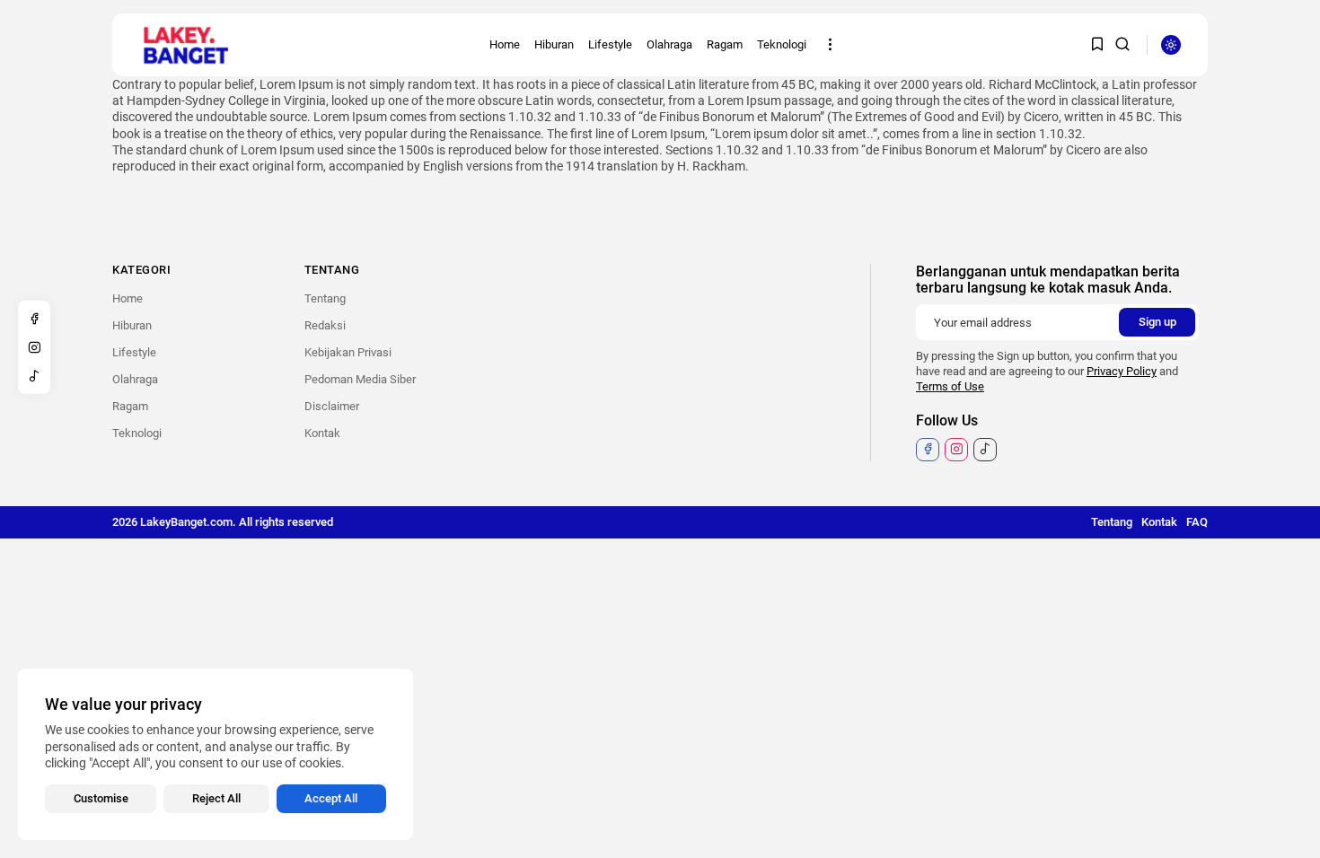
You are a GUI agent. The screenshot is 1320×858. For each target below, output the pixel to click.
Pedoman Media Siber (360, 379)
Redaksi (325, 325)
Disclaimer (331, 406)
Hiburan (554, 44)
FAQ (1197, 522)
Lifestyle (610, 44)
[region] (215, 754)
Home (504, 44)
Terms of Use (950, 386)
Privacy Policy (1122, 371)
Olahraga (669, 44)
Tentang (325, 298)
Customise (101, 798)
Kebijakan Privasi (348, 352)
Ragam (725, 44)
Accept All (330, 798)
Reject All (216, 798)
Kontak (322, 433)
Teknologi (781, 44)
